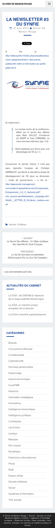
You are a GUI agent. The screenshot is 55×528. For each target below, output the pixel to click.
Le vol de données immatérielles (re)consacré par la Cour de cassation (27, 254)
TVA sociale (15, 499)
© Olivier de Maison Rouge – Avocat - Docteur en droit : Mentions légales (27, 516)
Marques (13, 439)
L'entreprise (14, 421)
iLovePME (14, 385)
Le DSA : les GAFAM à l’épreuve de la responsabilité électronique (26, 297)
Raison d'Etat (15, 475)
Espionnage (15, 373)
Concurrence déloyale (20, 349)
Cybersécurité (16, 361)
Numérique (14, 451)
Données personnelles (20, 367)
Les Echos (14, 427)
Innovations (14, 403)
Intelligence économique (21, 409)
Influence (13, 391)
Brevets (12, 343)
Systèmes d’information (21, 493)
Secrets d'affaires (17, 224)
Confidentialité (16, 355)
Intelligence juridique (19, 415)
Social (11, 487)
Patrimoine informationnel (22, 457)
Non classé (14, 445)
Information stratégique (20, 397)
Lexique (12, 433)
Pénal (11, 463)
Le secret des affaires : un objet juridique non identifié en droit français (27, 241)
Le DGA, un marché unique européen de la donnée (23, 306)
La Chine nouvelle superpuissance (27, 314)
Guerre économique (19, 379)
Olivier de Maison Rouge (17, 3)
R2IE (11, 469)
